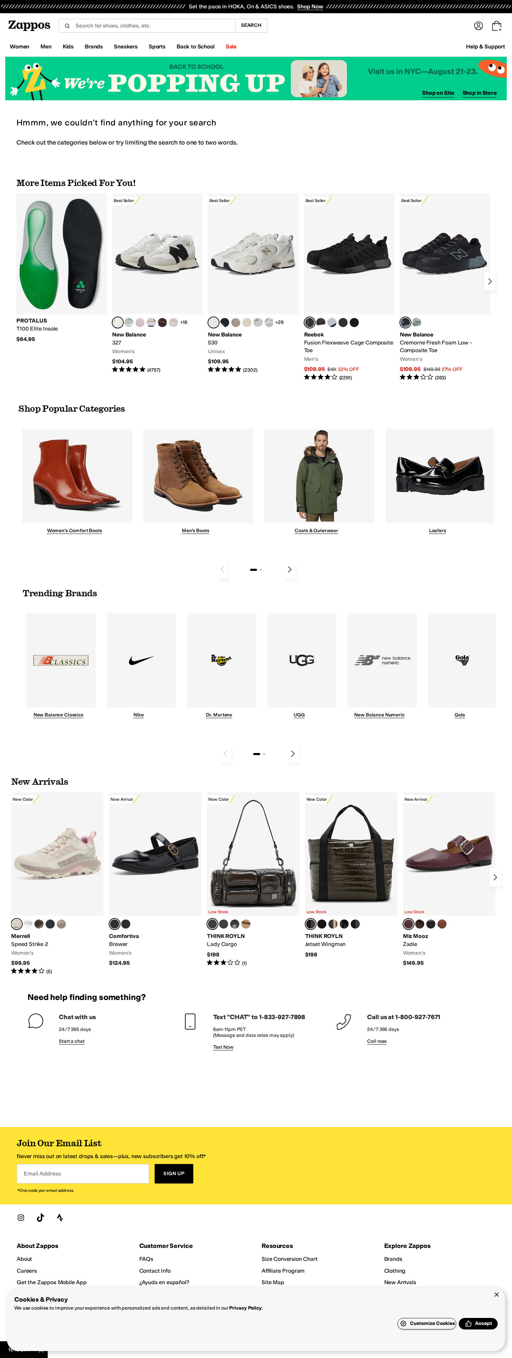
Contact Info (155, 1270)
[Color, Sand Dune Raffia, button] (245, 924)
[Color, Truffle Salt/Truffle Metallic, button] (269, 322)
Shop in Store (480, 93)
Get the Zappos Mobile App (52, 1282)
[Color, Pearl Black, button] (234, 924)
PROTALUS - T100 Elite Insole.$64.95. (61, 268)
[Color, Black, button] (125, 924)
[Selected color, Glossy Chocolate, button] (212, 924)
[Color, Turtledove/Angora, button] (247, 322)
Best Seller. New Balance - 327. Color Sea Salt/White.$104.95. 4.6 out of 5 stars (157, 284)
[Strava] (60, 1217)
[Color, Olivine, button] (39, 924)
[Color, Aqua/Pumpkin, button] (416, 322)
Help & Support (485, 46)
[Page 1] (253, 570)
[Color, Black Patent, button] (344, 924)
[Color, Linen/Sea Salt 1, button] (151, 322)
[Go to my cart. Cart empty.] (497, 26)
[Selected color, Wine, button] (408, 924)
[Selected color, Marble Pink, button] (16, 924)
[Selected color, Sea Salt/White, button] (117, 322)
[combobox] (147, 26)
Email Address (42, 1173)
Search (251, 25)
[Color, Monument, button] (50, 924)
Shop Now (310, 6)
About (24, 1259)
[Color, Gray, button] (332, 322)
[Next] (490, 281)
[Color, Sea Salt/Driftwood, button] (235, 322)
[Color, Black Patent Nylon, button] (355, 924)
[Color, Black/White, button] (354, 322)
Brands (393, 1259)
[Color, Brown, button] (320, 322)
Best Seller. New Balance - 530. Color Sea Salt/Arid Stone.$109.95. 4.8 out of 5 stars (253, 284)
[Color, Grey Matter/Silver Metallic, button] (258, 322)
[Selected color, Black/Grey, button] (309, 322)
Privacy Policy (245, 1308)
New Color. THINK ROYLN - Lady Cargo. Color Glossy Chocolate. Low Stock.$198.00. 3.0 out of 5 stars (253, 879)
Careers (27, 1270)
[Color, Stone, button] (61, 924)
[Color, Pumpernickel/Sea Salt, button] (162, 322)
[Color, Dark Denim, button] (223, 924)
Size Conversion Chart (290, 1259)
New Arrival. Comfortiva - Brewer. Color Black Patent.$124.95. (155, 879)
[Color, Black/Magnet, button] (224, 322)
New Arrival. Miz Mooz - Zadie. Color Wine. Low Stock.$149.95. (449, 879)
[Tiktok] (40, 1217)
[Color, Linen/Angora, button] (173, 322)
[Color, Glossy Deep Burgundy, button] (321, 924)
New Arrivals (400, 1282)
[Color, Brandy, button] (442, 924)
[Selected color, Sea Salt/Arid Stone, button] (213, 322)
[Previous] (222, 569)
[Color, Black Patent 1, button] (333, 924)
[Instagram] (21, 1217)
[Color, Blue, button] (343, 322)
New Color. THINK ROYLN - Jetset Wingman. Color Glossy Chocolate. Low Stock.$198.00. (351, 875)
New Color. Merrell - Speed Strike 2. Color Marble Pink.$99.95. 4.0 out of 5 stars (57, 883)
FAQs (146, 1259)
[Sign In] (478, 26)
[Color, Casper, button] (27, 924)
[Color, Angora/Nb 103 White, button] (128, 322)
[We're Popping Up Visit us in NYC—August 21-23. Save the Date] (256, 78)
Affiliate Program (283, 1270)
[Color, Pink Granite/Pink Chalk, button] (140, 322)
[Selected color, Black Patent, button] (114, 924)
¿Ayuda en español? (164, 1282)
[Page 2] (261, 570)
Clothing (395, 1270)
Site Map (273, 1282)
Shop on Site (438, 93)
